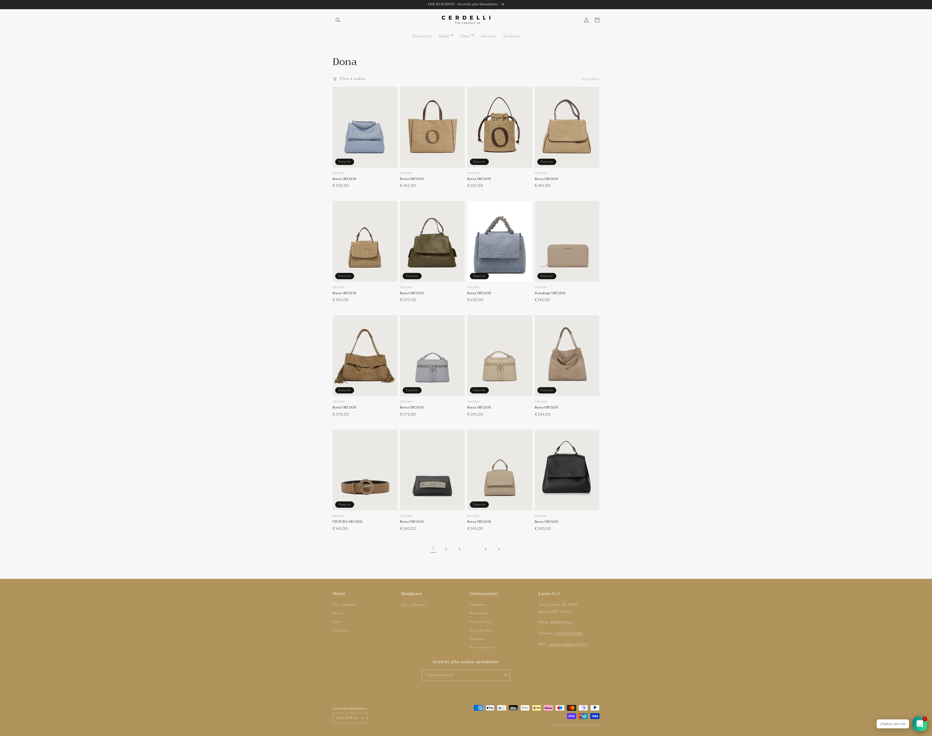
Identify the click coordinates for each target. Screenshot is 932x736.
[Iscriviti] (504, 675)
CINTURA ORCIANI (347, 522)
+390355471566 (568, 633)
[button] (338, 20)
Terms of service (482, 647)
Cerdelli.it (568, 725)
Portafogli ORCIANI (550, 293)
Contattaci (478, 605)
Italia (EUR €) (347, 718)
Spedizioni (478, 639)
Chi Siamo (341, 630)
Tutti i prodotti (344, 605)
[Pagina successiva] (498, 549)
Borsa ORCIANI (344, 179)
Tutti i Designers (414, 605)
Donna (338, 613)
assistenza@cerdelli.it (568, 644)
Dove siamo (479, 613)
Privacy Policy (480, 622)
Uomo (337, 622)
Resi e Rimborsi (482, 630)
